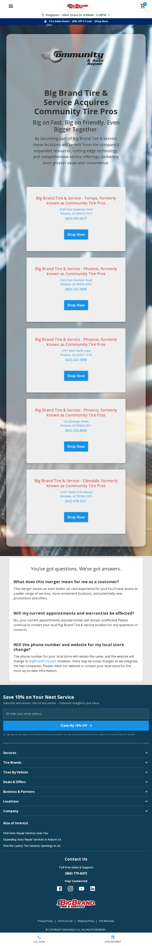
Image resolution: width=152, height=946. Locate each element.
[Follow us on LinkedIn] (92, 888)
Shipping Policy (85, 921)
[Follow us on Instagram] (70, 888)
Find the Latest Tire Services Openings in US (31, 846)
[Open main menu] (10, 6)
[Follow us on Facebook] (59, 888)
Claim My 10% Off (73, 725)
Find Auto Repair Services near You (25, 833)
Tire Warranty (106, 921)
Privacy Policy (116, 734)
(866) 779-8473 (76, 873)
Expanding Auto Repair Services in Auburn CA (32, 839)
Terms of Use (65, 921)
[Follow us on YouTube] (81, 888)
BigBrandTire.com (42, 661)
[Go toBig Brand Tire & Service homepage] (78, 6)
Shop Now (76, 234)
